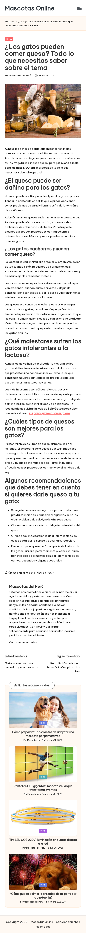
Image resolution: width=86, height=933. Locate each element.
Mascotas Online (30, 8)
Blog (9, 39)
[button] (23, 642)
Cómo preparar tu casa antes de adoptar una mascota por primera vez (43, 734)
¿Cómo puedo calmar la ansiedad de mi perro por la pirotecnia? (43, 895)
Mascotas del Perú (26, 586)
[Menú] (79, 8)
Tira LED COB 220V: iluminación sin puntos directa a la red (43, 841)
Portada (10, 21)
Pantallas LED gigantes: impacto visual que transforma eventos (43, 788)
